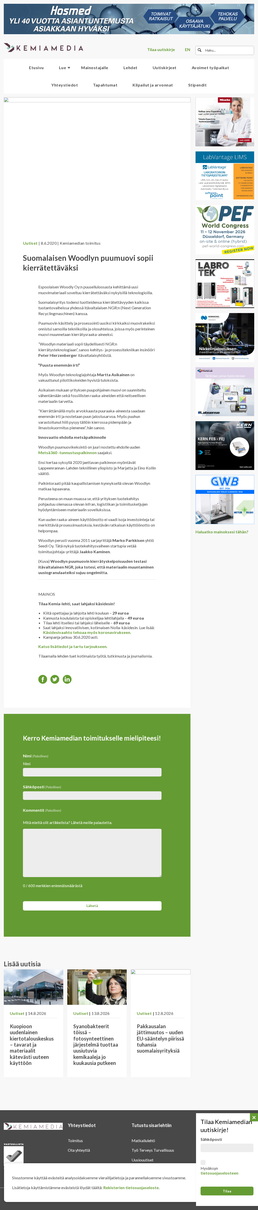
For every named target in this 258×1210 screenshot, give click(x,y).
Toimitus (75, 1140)
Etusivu (36, 67)
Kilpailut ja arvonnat (153, 84)
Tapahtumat (105, 84)
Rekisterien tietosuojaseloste (131, 1187)
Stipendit (197, 84)
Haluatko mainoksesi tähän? (222, 531)
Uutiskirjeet (165, 67)
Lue (62, 67)
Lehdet (130, 67)
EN (187, 49)
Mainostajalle (94, 67)
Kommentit (42, 810)
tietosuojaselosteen (219, 1173)
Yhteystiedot (64, 84)
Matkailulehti (143, 1140)
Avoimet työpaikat (210, 67)
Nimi (26, 763)
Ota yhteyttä (79, 1150)
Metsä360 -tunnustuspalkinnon (67, 452)
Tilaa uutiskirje (161, 49)
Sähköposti (42, 786)
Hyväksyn (219, 1170)
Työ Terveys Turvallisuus (153, 1150)
